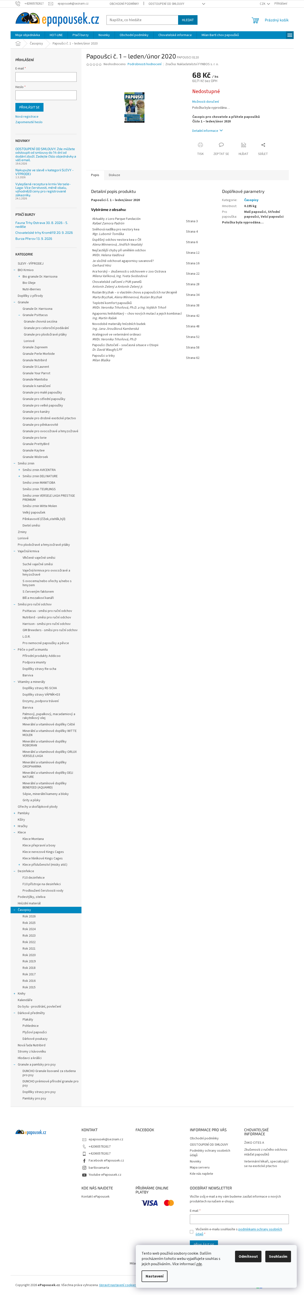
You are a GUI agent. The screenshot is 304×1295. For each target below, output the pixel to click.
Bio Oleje (29, 282)
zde (199, 1264)
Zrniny (22, 532)
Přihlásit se (29, 107)
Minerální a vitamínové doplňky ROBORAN (45, 743)
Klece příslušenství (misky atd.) (45, 864)
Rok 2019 (29, 961)
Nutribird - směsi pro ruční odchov (47, 617)
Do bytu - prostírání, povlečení (39, 1006)
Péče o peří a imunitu (33, 649)
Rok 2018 (29, 967)
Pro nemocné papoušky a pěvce (46, 643)
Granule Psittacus (35, 315)
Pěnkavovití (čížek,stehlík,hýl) (44, 519)
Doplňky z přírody (30, 295)
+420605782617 (100, 1146)
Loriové (29, 341)
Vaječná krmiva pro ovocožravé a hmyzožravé (46, 572)
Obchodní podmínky (124, 4)
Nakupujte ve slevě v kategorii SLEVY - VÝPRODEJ (44, 172)
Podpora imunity (34, 662)
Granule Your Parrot (36, 373)
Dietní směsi (31, 525)
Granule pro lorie (35, 437)
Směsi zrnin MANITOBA (39, 482)
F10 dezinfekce (34, 877)
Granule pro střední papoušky (44, 399)
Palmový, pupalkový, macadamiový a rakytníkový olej (49, 716)
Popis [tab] (95, 175)
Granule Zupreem (35, 347)
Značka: (192, 64)
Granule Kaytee (34, 450)
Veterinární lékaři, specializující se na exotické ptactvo (266, 1163)
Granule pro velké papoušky (43, 405)
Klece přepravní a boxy (39, 845)
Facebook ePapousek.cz (106, 1160)
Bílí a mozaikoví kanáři (38, 598)
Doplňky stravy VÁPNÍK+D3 (41, 694)
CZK (263, 4)
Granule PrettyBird (36, 444)
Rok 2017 (29, 974)
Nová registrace (26, 116)
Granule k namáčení (36, 386)
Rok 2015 (29, 987)
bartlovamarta (99, 1167)
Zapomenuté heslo (29, 122)
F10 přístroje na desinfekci (42, 884)
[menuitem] (28, 35)
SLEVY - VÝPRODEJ (30, 263)
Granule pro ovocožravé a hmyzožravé (50, 431)
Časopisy (24, 910)
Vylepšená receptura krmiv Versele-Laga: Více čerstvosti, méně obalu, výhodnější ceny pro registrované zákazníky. (43, 189)
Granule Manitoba (35, 379)
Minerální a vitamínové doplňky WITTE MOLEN (50, 733)
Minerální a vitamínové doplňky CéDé (49, 724)
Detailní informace (205, 130)
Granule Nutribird (35, 360)
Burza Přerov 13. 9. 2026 (33, 238)
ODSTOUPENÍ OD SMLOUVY (166, 4)
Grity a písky (31, 800)
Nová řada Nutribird (31, 1045)
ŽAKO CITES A (254, 1143)
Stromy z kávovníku (32, 1051)
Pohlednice (31, 1025)
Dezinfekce (26, 871)
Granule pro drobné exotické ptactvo (49, 418)
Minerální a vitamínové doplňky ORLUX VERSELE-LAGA (50, 753)
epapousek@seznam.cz (106, 1139)
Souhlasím (278, 1256)
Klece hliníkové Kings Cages (43, 858)
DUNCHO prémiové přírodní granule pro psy (51, 1083)
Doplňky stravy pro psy (39, 1092)
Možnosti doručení (205, 102)
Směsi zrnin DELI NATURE (40, 476)
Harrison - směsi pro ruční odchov (47, 624)
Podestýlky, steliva (31, 897)
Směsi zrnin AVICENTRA (39, 470)
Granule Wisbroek (35, 457)
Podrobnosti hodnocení (144, 64)
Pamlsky (24, 813)
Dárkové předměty (31, 1013)
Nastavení (154, 1276)
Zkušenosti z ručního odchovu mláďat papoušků (265, 1152)
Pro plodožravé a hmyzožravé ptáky (44, 544)
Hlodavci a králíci (30, 1058)
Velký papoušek (34, 512)
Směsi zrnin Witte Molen (40, 506)
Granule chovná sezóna (40, 321)
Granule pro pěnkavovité (40, 424)
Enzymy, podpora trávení (41, 701)
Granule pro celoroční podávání (46, 328)
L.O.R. (27, 636)
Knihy (21, 993)
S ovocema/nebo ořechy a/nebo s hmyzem (47, 583)
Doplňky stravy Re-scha (39, 669)
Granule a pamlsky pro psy (37, 1064)
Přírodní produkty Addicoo (42, 656)
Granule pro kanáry (36, 411)
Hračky (23, 826)
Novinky (195, 1161)
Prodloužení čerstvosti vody (43, 890)
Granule (23, 302)
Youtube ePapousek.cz (105, 1174)
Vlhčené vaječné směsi (39, 557)
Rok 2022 (29, 942)
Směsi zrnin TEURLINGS (39, 489)
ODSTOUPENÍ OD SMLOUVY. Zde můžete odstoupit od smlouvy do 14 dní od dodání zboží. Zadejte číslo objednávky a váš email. (45, 154)
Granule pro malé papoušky (42, 392)
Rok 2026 (29, 916)
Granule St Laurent (36, 366)
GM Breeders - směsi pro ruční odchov (50, 630)
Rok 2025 (29, 922)
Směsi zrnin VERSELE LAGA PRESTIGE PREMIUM (49, 497)
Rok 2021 (29, 948)
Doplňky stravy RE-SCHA (40, 688)
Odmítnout (248, 1256)
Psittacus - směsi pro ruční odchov (47, 611)
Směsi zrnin (26, 463)
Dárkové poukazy (35, 1038)
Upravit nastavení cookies (117, 1285)
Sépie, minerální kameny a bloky (46, 794)
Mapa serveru (200, 1167)
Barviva (28, 675)
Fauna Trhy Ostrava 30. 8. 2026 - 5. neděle (41, 224)
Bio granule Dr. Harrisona (40, 276)
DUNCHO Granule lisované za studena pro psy (49, 1073)
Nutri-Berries (32, 289)
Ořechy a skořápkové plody (38, 806)
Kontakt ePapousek (95, 1196)
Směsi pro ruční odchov (35, 604)
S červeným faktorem (38, 591)
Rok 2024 (29, 929)
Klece (22, 832)
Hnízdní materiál (29, 903)
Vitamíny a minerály (31, 681)
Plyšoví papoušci (35, 1032)
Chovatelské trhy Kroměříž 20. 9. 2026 (44, 232)
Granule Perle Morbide (39, 353)
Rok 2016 (29, 980)
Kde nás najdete (201, 1173)
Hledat (188, 20)
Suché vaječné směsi (38, 564)
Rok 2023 (29, 935)
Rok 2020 (29, 955)
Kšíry (21, 819)
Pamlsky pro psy (34, 1098)
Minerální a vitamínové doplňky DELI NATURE (48, 774)
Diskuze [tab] (114, 175)
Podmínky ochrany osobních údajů (210, 1153)
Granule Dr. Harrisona (37, 308)
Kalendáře (25, 1000)
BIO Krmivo (26, 270)
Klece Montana (33, 839)
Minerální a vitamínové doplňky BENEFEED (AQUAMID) (45, 785)
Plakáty (28, 1019)
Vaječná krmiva (28, 551)
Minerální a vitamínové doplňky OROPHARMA (45, 764)
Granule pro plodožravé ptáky (45, 334)
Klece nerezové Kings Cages (43, 852)
